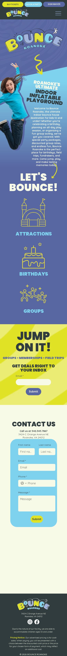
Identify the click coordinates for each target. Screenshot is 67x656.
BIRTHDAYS (33, 274)
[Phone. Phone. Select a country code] (23, 483)
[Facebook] (36, 621)
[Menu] (58, 13)
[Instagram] (29, 621)
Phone (22, 476)
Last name (45, 444)
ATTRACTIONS (34, 233)
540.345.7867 (39, 431)
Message (24, 492)
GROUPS (34, 311)
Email (19, 375)
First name (24, 444)
